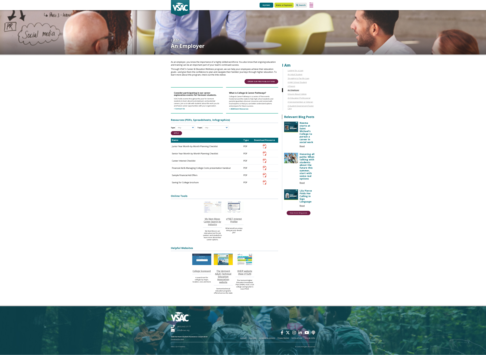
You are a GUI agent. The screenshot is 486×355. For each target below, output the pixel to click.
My (266, 5)
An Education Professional (299, 98)
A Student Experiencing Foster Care (301, 107)
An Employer (293, 90)
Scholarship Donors (267, 338)
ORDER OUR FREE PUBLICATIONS (261, 81)
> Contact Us (179, 109)
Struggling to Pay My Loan (298, 78)
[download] (264, 146)
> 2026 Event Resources (238, 109)
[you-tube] (307, 332)
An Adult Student (295, 74)
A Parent (291, 86)
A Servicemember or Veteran (300, 102)
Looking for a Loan (295, 70)
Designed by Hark (177, 339)
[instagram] (294, 332)
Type (173, 127)
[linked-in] (300, 332)
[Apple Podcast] (313, 332)
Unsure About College (297, 94)
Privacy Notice (283, 338)
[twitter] (288, 332)
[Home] (180, 8)
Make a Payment (284, 5)
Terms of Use (296, 338)
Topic (199, 127)
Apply (176, 133)
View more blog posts (298, 213)
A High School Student (297, 82)
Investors (252, 338)
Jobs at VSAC (310, 338)
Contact (243, 338)
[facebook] (282, 332)
